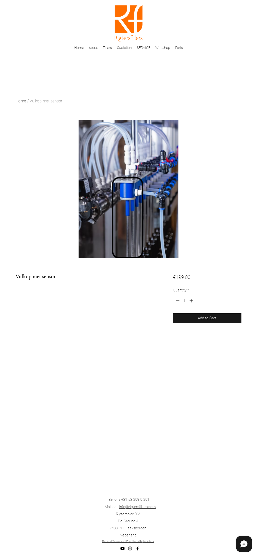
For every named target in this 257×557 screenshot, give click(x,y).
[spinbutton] (184, 300)
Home (21, 101)
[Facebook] (137, 548)
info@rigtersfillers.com (137, 507)
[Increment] (191, 300)
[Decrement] (177, 300)
